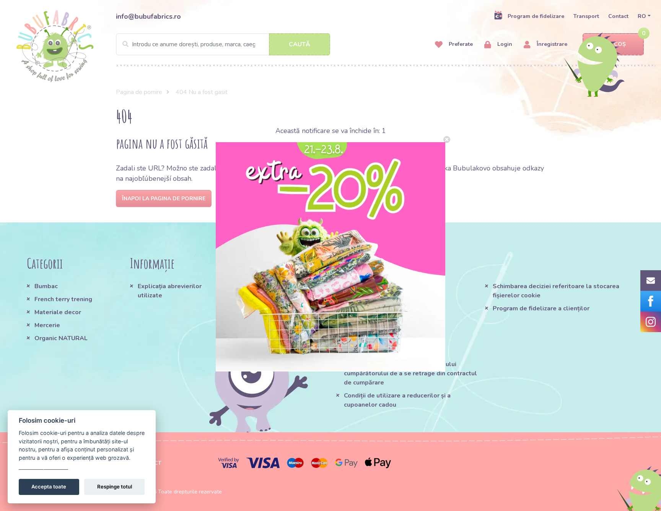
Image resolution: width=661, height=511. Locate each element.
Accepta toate (48, 486)
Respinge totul (114, 486)
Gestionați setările (43, 466)
